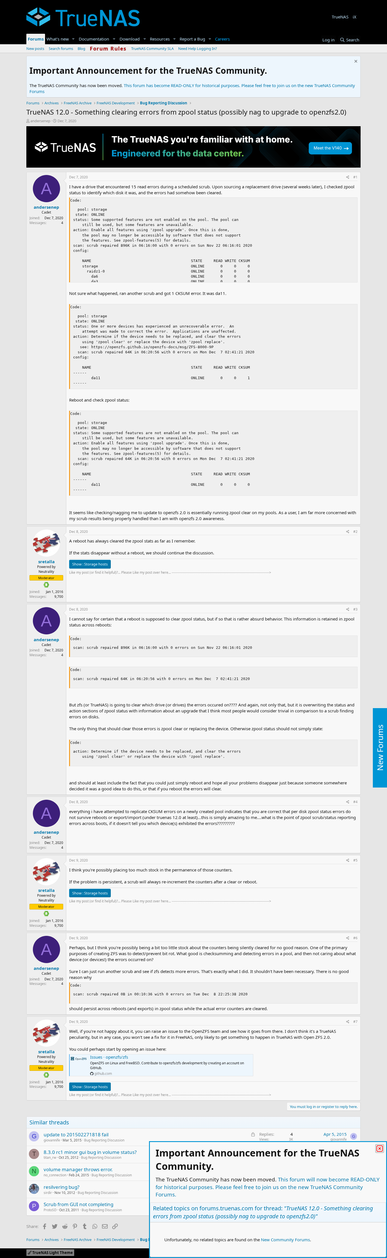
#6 (355, 938)
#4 (355, 801)
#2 (355, 531)
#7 (355, 1021)
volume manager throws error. (78, 1169)
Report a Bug (192, 39)
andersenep (40, 120)
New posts (35, 48)
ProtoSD (50, 1210)
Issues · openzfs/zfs (109, 1057)
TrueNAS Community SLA (152, 48)
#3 (355, 609)
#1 (355, 177)
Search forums (61, 48)
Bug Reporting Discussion (104, 1140)
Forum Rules (108, 48)
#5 (355, 860)
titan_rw (50, 1157)
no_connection (55, 1175)
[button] (73, 39)
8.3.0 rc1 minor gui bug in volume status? (90, 1152)
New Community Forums (285, 1239)
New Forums (380, 748)
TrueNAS (340, 17)
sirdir (48, 1192)
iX (354, 17)
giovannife (52, 1140)
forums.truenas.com (226, 1208)
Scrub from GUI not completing (78, 1204)
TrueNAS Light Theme (52, 1252)
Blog (81, 48)
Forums (36, 39)
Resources (160, 39)
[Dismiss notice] (355, 62)
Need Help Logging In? (197, 48)
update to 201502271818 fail (76, 1134)
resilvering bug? (61, 1187)
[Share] (347, 177)
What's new (57, 39)
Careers (222, 39)
